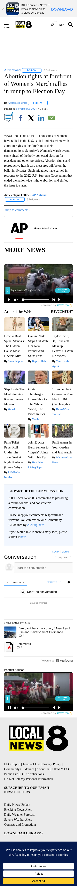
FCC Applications (32, 774)
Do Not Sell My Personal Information (28, 779)
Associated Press (17, 102)
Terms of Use (31, 764)
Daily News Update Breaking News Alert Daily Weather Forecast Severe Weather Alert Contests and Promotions (20, 814)
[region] (38, 607)
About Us (42, 769)
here (23, 537)
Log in (56, 551)
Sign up (66, 551)
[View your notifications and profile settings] (69, 582)
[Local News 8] (28, 24)
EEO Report (12, 764)
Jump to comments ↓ (17, 210)
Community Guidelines (19, 769)
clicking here (35, 525)
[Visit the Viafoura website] (64, 660)
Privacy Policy (51, 764)
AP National (39, 195)
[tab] (15, 582)
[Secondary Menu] (9, 24)
